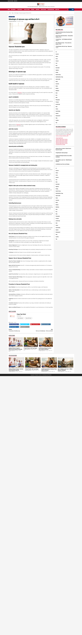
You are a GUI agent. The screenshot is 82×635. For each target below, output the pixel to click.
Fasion (57, 58)
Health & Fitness (27, 9)
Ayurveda (57, 54)
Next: (44, 330)
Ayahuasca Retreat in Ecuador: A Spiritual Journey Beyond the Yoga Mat (15, 348)
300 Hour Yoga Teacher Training (61, 141)
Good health (57, 67)
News (56, 95)
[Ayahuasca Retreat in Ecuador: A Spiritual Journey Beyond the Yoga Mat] (16, 342)
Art (56, 51)
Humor (57, 81)
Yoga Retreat (19, 9)
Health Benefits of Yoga (59, 76)
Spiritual (32, 9)
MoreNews (44, 374)
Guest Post (57, 9)
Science (57, 108)
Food (56, 63)
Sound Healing (58, 111)
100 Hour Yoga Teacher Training (61, 139)
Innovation (57, 83)
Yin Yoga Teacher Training (60, 144)
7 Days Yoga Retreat (59, 137)
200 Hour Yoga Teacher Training (61, 140)
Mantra (57, 86)
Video (73, 9)
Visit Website (20, 318)
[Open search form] (67, 9)
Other (56, 97)
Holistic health (43, 9)
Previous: (14, 330)
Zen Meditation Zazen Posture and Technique (62, 164)
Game (56, 65)
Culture (57, 56)
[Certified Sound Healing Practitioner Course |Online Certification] (46, 342)
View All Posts (28, 318)
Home (9, 9)
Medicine (57, 88)
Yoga (13, 16)
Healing (57, 72)
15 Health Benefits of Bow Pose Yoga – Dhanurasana (64, 46)
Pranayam (57, 102)
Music (56, 92)
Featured (57, 60)
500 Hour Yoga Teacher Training (61, 143)
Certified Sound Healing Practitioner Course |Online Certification (45, 348)
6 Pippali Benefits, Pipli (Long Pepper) (30, 348)
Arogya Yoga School (13, 21)
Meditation (37, 9)
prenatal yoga (58, 104)
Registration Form (51, 9)
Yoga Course (13, 9)
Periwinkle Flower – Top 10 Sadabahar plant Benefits (64, 39)
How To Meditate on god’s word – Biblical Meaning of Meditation (65, 369)
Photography (58, 99)
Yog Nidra (57, 120)
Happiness (57, 70)
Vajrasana (20, 92)
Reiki (56, 106)
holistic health (58, 79)
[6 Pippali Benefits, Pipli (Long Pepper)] (31, 342)
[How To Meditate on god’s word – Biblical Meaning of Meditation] (65, 362)
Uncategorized (58, 115)
